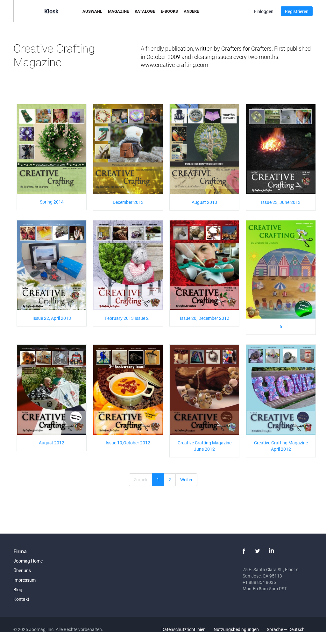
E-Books (169, 11)
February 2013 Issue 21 (128, 318)
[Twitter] (257, 551)
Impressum (24, 580)
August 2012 (51, 443)
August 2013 (204, 202)
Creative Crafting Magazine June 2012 (204, 446)
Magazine (118, 11)
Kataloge (145, 11)
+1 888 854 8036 (259, 582)
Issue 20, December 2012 (204, 318)
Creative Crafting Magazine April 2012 (281, 446)
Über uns (22, 570)
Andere (191, 11)
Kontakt (21, 599)
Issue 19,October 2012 (128, 443)
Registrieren (296, 11)
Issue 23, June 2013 (281, 202)
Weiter (186, 480)
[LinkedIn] (271, 551)
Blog (17, 589)
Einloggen (263, 11)
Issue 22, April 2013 (51, 318)
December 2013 (128, 202)
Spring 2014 (52, 202)
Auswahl (92, 11)
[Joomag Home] (25, 11)
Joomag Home (28, 561)
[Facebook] (243, 551)
